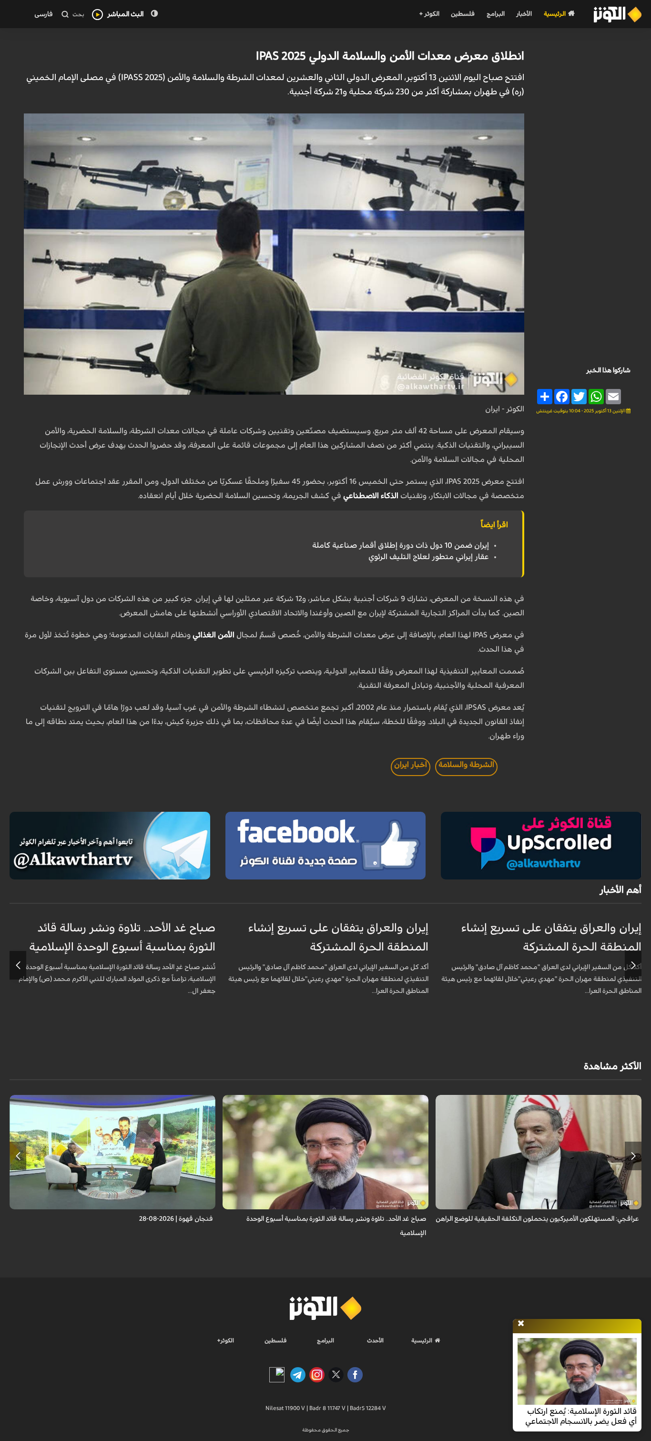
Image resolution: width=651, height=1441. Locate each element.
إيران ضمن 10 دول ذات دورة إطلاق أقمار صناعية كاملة (400, 545)
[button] (633, 965)
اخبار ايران (410, 764)
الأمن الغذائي (213, 635)
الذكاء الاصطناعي (370, 496)
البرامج (496, 14)
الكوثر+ (225, 1340)
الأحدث (375, 1340)
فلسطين (463, 14)
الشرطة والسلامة (466, 764)
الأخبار (524, 14)
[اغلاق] (521, 1323)
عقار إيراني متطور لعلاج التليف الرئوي (428, 557)
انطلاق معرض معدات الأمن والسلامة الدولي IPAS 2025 (390, 56)
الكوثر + (429, 14)
